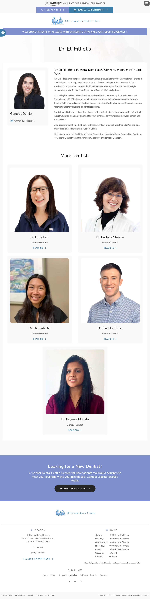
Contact (103, 575)
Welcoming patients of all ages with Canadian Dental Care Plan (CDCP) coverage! (73, 32)
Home (45, 575)
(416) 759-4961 (38, 552)
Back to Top (49, 595)
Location (39, 530)
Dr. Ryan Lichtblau (110, 328)
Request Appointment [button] (91, 10)
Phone (40, 548)
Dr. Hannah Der (40, 328)
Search (30, 595)
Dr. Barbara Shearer (110, 237)
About (53, 575)
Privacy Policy (6, 595)
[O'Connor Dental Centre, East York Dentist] (75, 519)
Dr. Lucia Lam (39, 237)
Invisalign (73, 575)
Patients (84, 575)
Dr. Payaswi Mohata (75, 419)
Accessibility (20, 595)
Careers (93, 575)
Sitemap (39, 595)
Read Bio (38, 248)
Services (63, 575)
